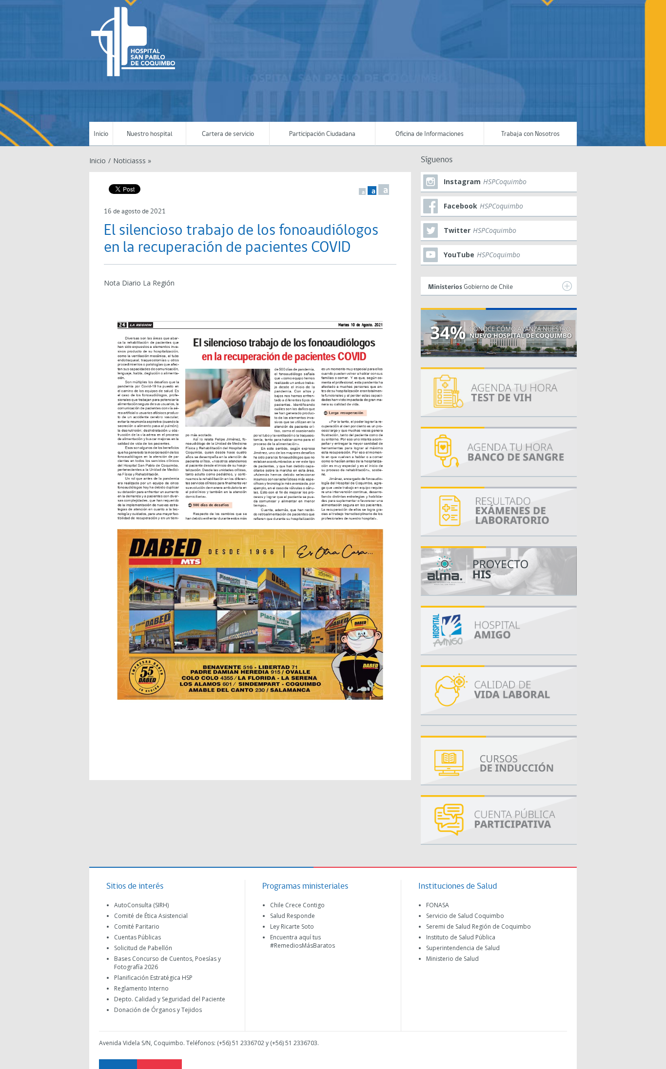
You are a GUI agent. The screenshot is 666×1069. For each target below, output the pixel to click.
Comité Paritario (136, 926)
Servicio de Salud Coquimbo (465, 916)
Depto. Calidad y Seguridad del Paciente (169, 999)
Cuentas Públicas (137, 937)
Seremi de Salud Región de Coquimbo (478, 926)
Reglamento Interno (141, 988)
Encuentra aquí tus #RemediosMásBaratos (302, 941)
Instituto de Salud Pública (460, 937)
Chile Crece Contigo (297, 905)
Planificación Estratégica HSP (153, 978)
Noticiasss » (132, 160)
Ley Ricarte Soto (292, 926)
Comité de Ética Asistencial (151, 916)
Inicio (101, 134)
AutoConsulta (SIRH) (141, 905)
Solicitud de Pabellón (143, 948)
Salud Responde (292, 916)
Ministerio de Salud (452, 958)
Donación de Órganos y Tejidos (158, 1010)
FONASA (437, 905)
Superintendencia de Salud (463, 948)
